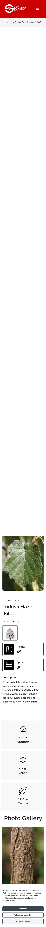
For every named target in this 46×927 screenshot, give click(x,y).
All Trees (16, 22)
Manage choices (23, 921)
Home (7, 22)
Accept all (23, 909)
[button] (37, 8)
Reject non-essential (23, 915)
